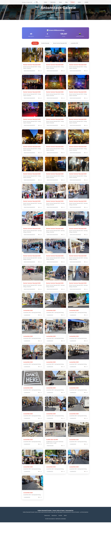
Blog (66, 2)
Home (45, 2)
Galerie (72, 2)
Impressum (54, 515)
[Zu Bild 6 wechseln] (56, 17)
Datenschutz (47, 515)
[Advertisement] (34, 530)
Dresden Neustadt (45, 43)
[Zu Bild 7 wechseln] (57, 17)
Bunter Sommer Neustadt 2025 (60, 43)
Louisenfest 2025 (74, 43)
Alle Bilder (35, 43)
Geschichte (53, 2)
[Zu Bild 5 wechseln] (55, 17)
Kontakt (86, 2)
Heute (60, 2)
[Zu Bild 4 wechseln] (54, 17)
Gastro (79, 2)
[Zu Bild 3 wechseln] (53, 17)
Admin (65, 515)
